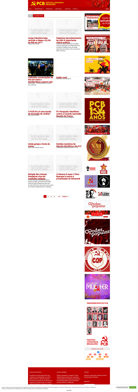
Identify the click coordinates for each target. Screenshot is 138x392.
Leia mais (69, 390)
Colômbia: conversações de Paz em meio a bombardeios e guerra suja (40, 79)
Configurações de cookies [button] (122, 387)
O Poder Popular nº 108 (95, 38)
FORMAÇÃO (49, 8)
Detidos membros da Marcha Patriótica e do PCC (69, 145)
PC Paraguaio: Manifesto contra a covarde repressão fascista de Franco (68, 113)
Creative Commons (92, 377)
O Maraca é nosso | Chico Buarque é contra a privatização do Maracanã (68, 176)
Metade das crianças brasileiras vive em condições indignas (37, 176)
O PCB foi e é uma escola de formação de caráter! (39, 112)
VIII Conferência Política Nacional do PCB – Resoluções (95, 82)
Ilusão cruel (61, 77)
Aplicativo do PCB (93, 17)
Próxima (64, 196)
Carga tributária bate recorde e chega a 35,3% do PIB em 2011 (39, 40)
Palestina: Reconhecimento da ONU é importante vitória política (68, 40)
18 (59, 196)
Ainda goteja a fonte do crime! (39, 145)
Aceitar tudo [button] (132, 387)
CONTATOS (68, 8)
